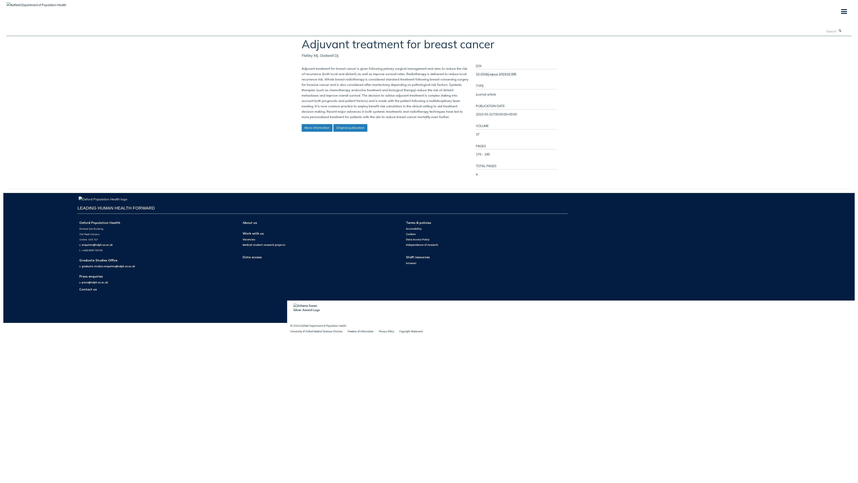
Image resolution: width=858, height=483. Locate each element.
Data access (252, 257)
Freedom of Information (361, 331)
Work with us (253, 233)
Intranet (411, 263)
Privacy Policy (386, 331)
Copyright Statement (411, 331)
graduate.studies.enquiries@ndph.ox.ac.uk (108, 266)
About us (250, 223)
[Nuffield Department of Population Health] (36, 3)
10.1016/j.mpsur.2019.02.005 (496, 74)
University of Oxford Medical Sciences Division (316, 331)
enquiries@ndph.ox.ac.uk (97, 244)
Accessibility (414, 228)
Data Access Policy (417, 239)
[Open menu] (843, 11)
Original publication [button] (350, 128)
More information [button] (317, 128)
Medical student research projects (264, 244)
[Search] (839, 30)
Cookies (411, 234)
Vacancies (249, 239)
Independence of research (422, 244)
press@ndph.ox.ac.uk (95, 282)
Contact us (88, 289)
